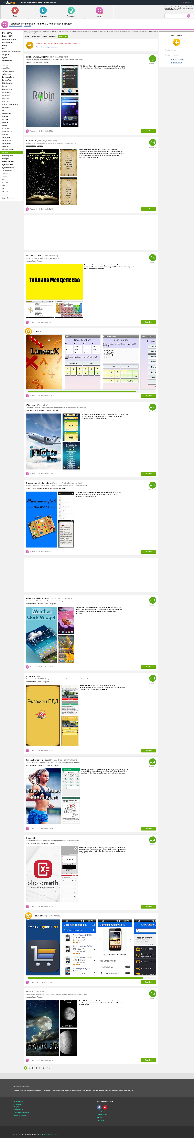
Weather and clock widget (37, 598)
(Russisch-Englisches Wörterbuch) (67, 483)
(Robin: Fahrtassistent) (57, 57)
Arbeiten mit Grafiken (9, 39)
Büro (3, 48)
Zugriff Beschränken (8, 198)
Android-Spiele (18, 1101)
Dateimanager (6, 92)
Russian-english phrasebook (39, 483)
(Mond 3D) (39, 992)
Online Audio (6, 137)
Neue (27, 36)
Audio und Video (7, 42)
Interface (5, 116)
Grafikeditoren (6, 113)
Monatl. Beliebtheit (49, 36)
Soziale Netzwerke (8, 162)
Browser (5, 86)
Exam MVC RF (33, 676)
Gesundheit (6, 107)
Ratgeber (5, 152)
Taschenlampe (7, 171)
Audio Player (6, 68)
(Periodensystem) (49, 256)
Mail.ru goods (46, 916)
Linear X (37, 331)
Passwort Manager (8, 149)
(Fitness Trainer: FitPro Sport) (63, 760)
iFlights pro (31, 405)
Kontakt (99, 1117)
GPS (3, 110)
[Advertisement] (12, 237)
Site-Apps (5, 159)
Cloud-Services (7, 89)
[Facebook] (100, 1109)
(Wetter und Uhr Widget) (60, 598)
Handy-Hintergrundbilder (21, 1112)
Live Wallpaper (18, 1110)
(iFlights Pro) (42, 405)
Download (5, 98)
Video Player (6, 183)
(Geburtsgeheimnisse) (46, 140)
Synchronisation (7, 165)
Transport (5, 177)
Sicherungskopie (7, 155)
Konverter (5, 119)
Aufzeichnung (6, 74)
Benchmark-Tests (8, 77)
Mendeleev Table (33, 256)
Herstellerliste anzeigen (176, 59)
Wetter (4, 186)
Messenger (5, 134)
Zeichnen (5, 195)
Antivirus (5, 65)
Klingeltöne (16, 1107)
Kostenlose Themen (19, 1115)
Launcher (5, 122)
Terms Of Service (47, 1134)
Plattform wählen (176, 62)
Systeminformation (8, 168)
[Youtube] (106, 1109)
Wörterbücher (6, 192)
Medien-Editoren (7, 131)
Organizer (5, 146)
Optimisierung (6, 143)
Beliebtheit (36, 36)
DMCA (55, 1134)
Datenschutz (6, 95)
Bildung (4, 45)
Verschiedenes (7, 61)
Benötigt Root (6, 80)
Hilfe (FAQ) (100, 1120)
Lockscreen (6, 128)
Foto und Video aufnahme (10, 104)
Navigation (5, 55)
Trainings (5, 174)
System (4, 58)
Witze (4, 189)
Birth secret (31, 140)
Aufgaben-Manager (8, 71)
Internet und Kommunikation (11, 52)
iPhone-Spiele (17, 1104)
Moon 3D (30, 992)
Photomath (31, 838)
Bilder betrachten (7, 83)
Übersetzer (5, 180)
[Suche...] (189, 16)
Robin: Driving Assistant (36, 57)
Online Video (6, 140)
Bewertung (63, 36)
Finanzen (5, 101)
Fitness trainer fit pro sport (38, 760)
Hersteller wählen (102, 1112)
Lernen (4, 125)
